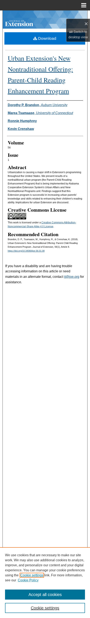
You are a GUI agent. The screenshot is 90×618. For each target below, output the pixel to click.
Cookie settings (31, 575)
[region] (45, 582)
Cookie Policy (28, 580)
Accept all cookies (45, 594)
